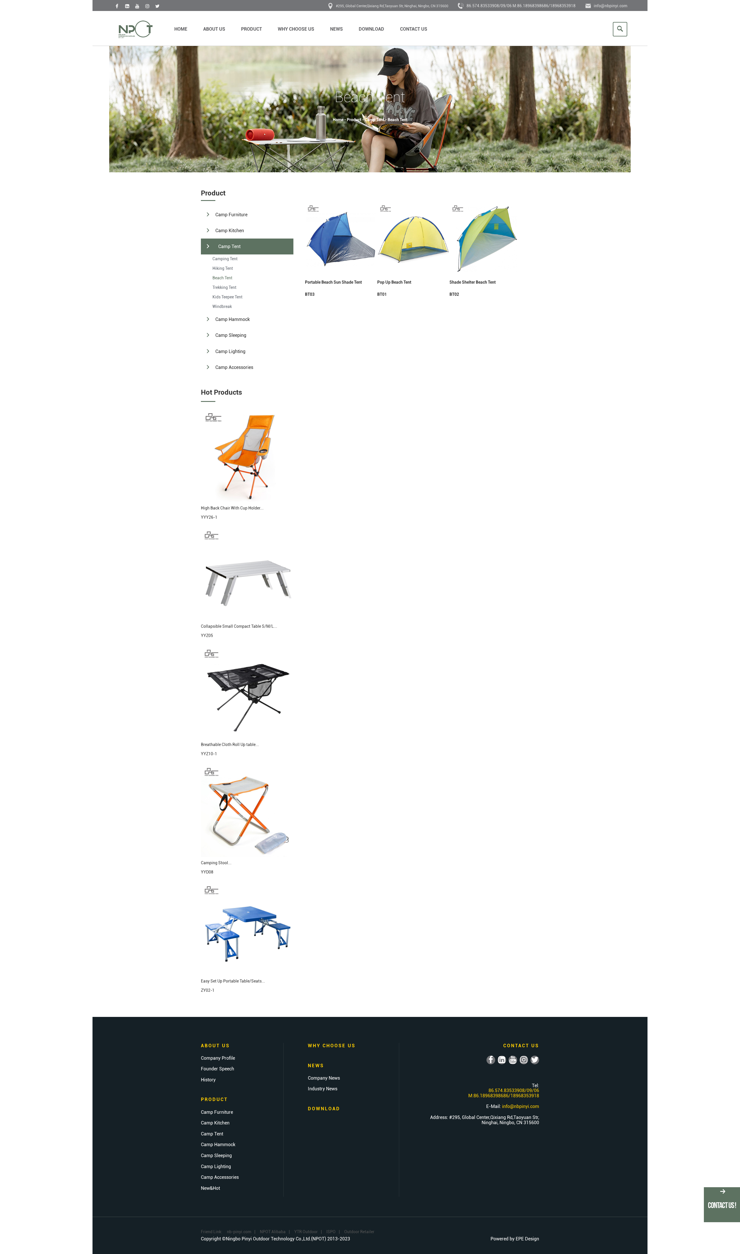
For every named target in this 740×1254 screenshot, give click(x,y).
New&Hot (210, 1188)
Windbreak (222, 306)
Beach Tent (398, 119)
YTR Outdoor (306, 1231)
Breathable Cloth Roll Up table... (230, 744)
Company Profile (218, 1058)
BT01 (382, 294)
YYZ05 (207, 635)
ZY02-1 (207, 990)
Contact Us (413, 29)
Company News (324, 1078)
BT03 (309, 294)
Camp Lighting (230, 351)
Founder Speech (217, 1069)
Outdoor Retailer (359, 1231)
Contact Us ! (722, 1205)
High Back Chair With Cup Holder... (232, 508)
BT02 (454, 294)
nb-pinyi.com (239, 1231)
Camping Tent (225, 258)
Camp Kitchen (229, 230)
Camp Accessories (234, 367)
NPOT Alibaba (273, 1231)
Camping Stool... (216, 862)
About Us (214, 29)
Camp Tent (374, 119)
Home (180, 29)
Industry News (322, 1089)
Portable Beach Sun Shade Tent (333, 282)
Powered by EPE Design (515, 1239)
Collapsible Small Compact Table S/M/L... (239, 626)
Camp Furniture (231, 214)
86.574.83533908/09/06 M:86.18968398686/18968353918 (521, 5)
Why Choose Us (332, 1045)
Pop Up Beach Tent (394, 282)
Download (371, 29)
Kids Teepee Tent (227, 297)
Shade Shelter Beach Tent (472, 282)
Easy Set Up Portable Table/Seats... (233, 981)
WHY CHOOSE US (296, 29)
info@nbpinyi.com (610, 5)
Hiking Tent (222, 268)
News (336, 29)
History (208, 1080)
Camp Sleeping (230, 335)
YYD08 (207, 872)
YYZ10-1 (209, 753)
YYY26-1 (209, 517)
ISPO (331, 1231)
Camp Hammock (232, 319)
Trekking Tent (224, 287)
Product (251, 29)
